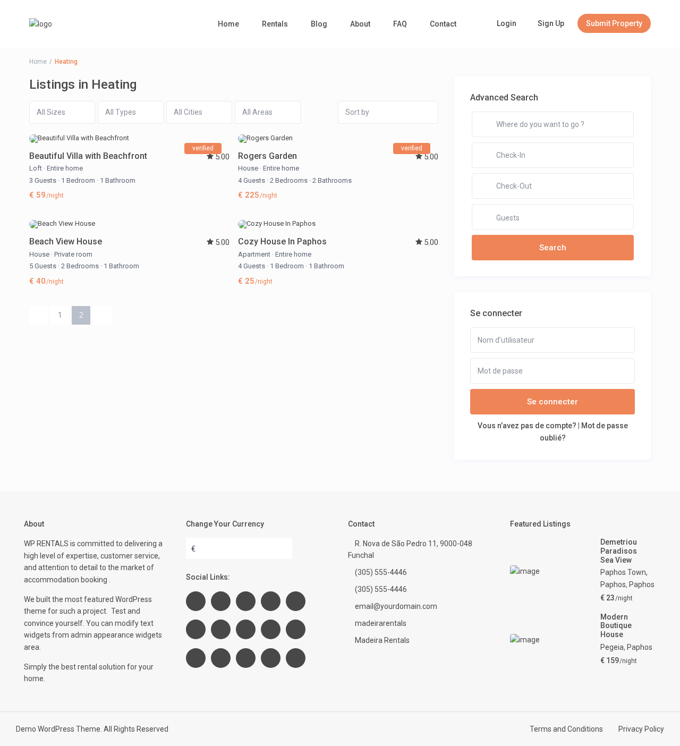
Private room (73, 254)
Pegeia (612, 647)
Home (228, 24)
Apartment (254, 254)
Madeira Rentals (382, 640)
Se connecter (552, 401)
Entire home (65, 168)
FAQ (400, 24)
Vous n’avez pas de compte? (527, 425)
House (248, 168)
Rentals (275, 24)
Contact (443, 24)
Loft (35, 168)
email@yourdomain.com (396, 606)
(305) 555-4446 (381, 572)
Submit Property (614, 23)
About (360, 24)
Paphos (641, 584)
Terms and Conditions (566, 729)
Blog (319, 24)
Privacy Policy (641, 729)
